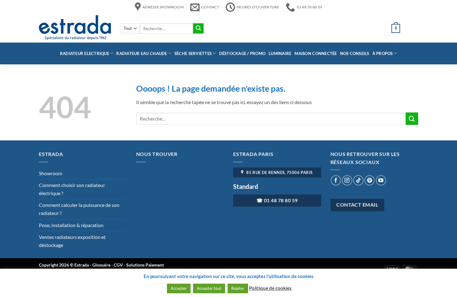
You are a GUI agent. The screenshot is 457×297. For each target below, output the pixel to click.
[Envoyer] (198, 28)
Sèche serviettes (193, 53)
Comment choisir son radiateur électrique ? (72, 189)
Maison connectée (315, 53)
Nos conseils (354, 53)
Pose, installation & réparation (71, 225)
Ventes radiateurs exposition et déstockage (72, 241)
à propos (382, 53)
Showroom (50, 173)
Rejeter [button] (237, 288)
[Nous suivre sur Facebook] (336, 180)
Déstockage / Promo (242, 53)
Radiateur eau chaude (141, 53)
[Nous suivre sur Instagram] (347, 180)
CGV (119, 264)
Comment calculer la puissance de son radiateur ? (79, 209)
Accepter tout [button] (209, 288)
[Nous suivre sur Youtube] (381, 180)
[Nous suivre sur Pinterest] (369, 180)
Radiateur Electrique (84, 53)
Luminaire (280, 53)
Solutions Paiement (145, 264)
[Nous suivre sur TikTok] (358, 180)
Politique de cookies (270, 288)
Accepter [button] (179, 288)
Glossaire (101, 264)
